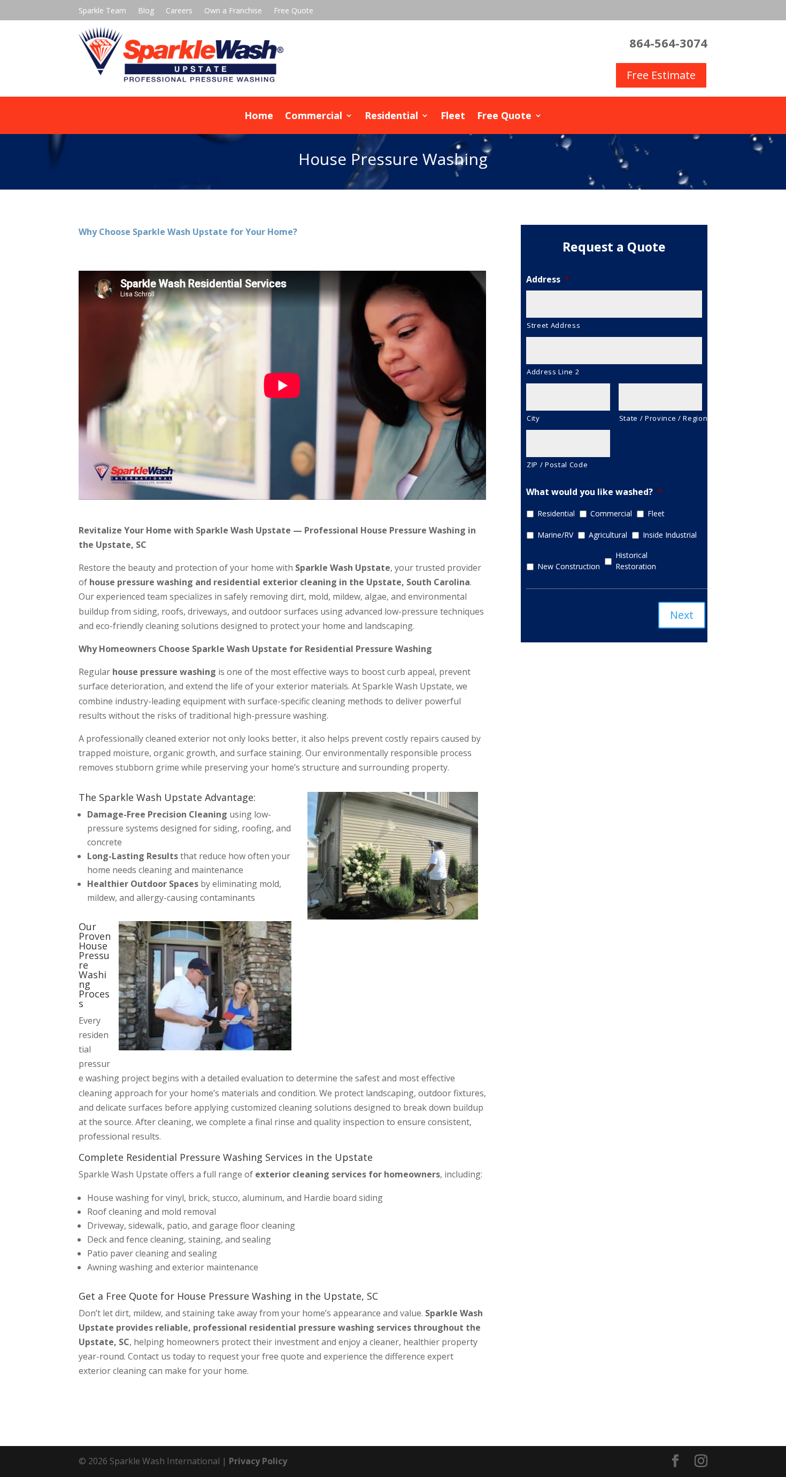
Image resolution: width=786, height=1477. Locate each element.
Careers (179, 11)
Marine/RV (555, 535)
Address (547, 279)
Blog (146, 11)
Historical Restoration (635, 560)
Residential (391, 117)
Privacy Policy (258, 1461)
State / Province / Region (660, 418)
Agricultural (608, 535)
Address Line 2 (553, 371)
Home (258, 117)
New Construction (568, 566)
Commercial (313, 117)
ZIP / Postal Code (557, 464)
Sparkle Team (102, 11)
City (533, 418)
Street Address (553, 325)
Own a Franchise (233, 11)
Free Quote (293, 11)
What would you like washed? (594, 492)
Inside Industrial (670, 535)
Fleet (453, 117)
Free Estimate (661, 75)
